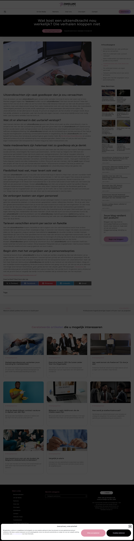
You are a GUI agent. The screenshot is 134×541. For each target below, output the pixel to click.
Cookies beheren (119, 533)
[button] (130, 526)
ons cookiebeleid (17, 534)
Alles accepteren (93, 533)
